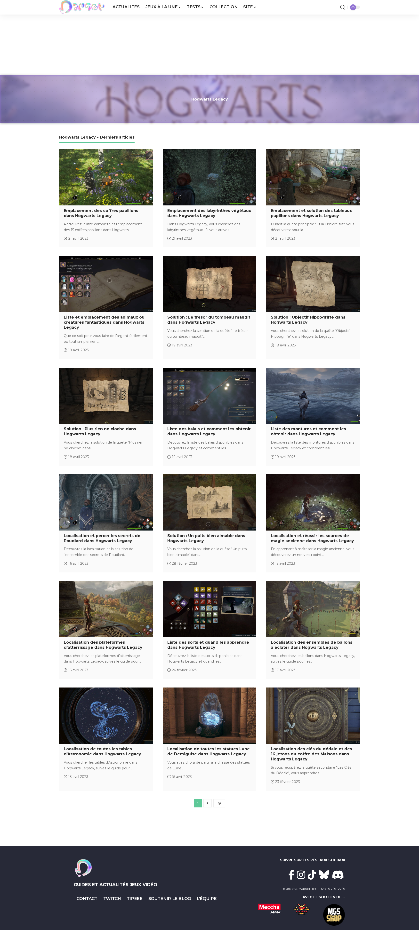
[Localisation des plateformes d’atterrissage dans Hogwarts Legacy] (106, 609)
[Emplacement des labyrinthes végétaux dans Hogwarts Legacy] (210, 177)
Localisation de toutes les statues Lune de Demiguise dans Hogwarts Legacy (208, 751)
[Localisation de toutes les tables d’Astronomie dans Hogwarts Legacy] (106, 716)
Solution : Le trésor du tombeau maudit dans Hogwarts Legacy (208, 320)
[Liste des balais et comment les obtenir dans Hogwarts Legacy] (210, 396)
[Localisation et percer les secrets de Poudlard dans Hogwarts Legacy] (106, 502)
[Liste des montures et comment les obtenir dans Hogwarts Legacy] (313, 396)
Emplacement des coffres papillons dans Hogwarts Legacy (101, 213)
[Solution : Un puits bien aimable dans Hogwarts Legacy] (210, 502)
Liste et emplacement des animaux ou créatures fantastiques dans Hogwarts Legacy (104, 322)
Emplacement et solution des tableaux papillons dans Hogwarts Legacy (311, 213)
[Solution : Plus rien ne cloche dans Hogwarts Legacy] (106, 396)
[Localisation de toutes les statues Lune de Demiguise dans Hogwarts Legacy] (210, 716)
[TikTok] (311, 875)
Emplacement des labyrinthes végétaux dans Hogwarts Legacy (209, 213)
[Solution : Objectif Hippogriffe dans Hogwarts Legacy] (313, 284)
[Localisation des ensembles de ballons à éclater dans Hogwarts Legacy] (313, 609)
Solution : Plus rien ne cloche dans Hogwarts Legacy (100, 431)
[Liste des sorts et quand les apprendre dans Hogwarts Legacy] (210, 609)
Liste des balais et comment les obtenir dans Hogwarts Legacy (209, 431)
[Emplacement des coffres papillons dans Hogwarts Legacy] (106, 177)
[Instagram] (301, 875)
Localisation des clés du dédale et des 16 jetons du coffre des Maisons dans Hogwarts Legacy (311, 754)
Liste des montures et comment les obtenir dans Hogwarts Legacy (308, 431)
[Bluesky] (324, 875)
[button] (342, 7)
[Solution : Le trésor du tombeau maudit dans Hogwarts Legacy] (210, 284)
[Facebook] (291, 875)
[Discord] (338, 875)
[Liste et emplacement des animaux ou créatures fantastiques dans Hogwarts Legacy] (106, 284)
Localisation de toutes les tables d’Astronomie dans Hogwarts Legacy (102, 751)
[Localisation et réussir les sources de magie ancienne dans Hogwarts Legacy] (313, 502)
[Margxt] (82, 7)
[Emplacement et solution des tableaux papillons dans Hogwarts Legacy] (313, 177)
